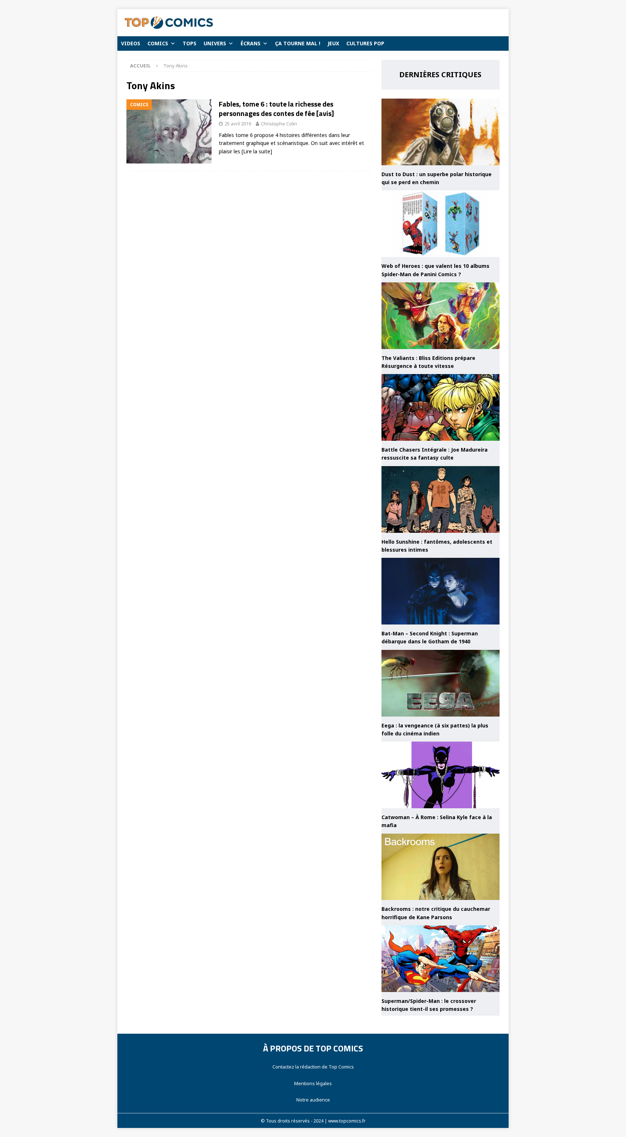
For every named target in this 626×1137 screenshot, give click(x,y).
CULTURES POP (365, 43)
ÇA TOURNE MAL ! (297, 43)
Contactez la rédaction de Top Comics (313, 1066)
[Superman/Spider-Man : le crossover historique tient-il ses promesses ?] (440, 958)
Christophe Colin (279, 123)
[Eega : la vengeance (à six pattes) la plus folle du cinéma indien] (440, 683)
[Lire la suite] (257, 151)
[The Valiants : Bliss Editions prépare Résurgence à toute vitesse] (440, 315)
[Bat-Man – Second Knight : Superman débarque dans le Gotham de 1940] (440, 591)
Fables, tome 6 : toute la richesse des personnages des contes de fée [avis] (276, 108)
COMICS (157, 43)
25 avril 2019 (238, 123)
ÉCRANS (250, 43)
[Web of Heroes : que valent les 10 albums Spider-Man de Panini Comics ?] (440, 223)
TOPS (189, 43)
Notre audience (313, 1099)
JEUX (333, 43)
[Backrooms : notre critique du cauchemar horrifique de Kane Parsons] (440, 867)
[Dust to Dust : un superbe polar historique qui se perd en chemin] (440, 132)
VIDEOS (130, 43)
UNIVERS (215, 43)
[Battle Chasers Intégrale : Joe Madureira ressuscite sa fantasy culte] (440, 407)
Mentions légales (313, 1083)
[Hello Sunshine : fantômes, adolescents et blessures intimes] (440, 499)
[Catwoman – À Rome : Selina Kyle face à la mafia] (440, 775)
